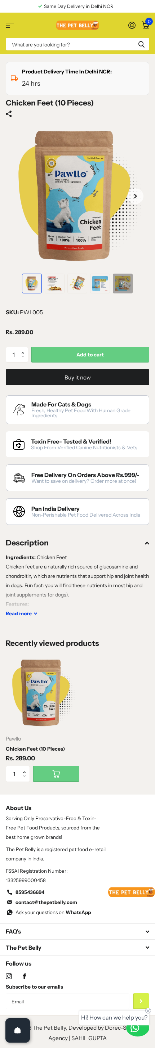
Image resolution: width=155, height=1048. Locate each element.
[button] (135, 196)
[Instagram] (9, 976)
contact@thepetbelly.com (46, 902)
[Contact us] (137, 1027)
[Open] (17, 1030)
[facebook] (24, 976)
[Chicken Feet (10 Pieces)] (42, 693)
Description (27, 542)
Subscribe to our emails (34, 987)
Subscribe (141, 1001)
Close (77, 931)
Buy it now (78, 377)
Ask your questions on (53, 912)
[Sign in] (132, 25)
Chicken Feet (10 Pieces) (35, 749)
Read (19, 613)
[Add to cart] (56, 774)
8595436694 (29, 892)
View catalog (10, 25)
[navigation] (32, 283)
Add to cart (90, 354)
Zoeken (141, 44)
